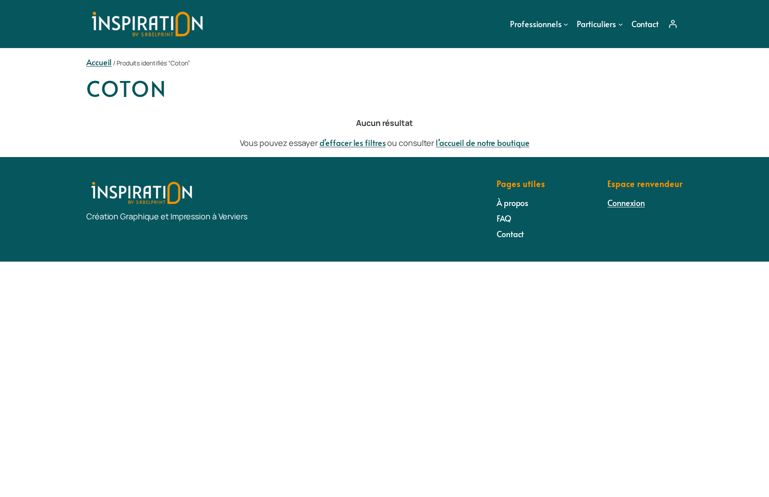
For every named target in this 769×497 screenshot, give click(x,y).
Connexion (626, 202)
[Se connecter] (673, 24)
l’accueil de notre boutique (482, 142)
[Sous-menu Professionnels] (565, 23)
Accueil (99, 62)
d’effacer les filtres (353, 142)
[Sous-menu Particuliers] (620, 23)
